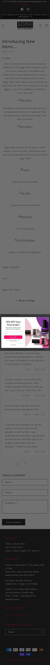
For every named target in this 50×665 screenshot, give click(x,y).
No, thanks (13, 344)
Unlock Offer (13, 337)
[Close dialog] (47, 319)
